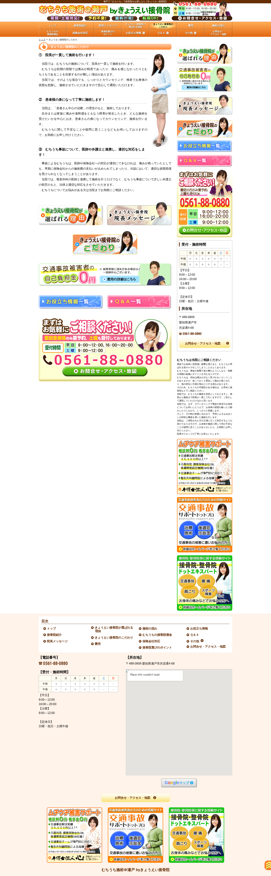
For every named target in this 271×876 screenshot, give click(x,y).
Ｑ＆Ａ (195, 634)
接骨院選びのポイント (157, 647)
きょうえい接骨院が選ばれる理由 (114, 629)
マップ (177, 782)
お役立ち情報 (199, 628)
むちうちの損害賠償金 (157, 634)
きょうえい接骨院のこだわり (114, 637)
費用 (98, 643)
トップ (52, 25)
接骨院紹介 (54, 634)
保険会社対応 (151, 641)
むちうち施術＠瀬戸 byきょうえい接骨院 (136, 870)
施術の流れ (150, 628)
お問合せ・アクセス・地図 (202, 343)
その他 (195, 641)
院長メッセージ (57, 641)
